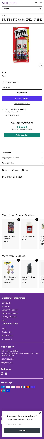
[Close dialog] (39, 413)
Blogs (4, 320)
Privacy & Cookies (9, 317)
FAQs (4, 328)
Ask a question (8, 163)
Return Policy (7, 335)
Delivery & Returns (9, 310)
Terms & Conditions (10, 313)
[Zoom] (41, 65)
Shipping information (10, 158)
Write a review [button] (22, 135)
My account (7, 339)
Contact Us (6, 332)
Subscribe (22, 430)
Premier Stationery (26, 215)
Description (6, 153)
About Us (6, 306)
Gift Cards (6, 303)
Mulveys (20, 256)
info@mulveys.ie (6, 363)
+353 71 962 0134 (7, 359)
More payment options (22, 104)
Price (4, 72)
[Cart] (36, 3)
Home (3, 15)
